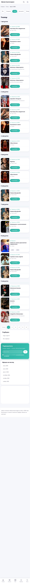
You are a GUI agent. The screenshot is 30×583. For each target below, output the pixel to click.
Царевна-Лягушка (15, 98)
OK (25, 351)
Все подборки (6, 338)
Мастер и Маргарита (16, 67)
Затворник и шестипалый (18, 224)
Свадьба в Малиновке (16, 314)
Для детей (21, 11)
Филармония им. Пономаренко (18, 100)
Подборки (21, 581)
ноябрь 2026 (6, 381)
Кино (15, 581)
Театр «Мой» (14, 56)
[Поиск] (23, 2)
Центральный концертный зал (17, 69)
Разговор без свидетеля (17, 28)
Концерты (8, 11)
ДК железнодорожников (16, 82)
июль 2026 (5, 369)
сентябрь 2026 (6, 375)
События (9, 581)
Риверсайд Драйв (15, 54)
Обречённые (14, 143)
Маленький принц (15, 288)
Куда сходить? (6, 335)
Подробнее (14, 34)
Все (3, 11)
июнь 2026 (5, 365)
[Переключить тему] (27, 2)
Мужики (12, 161)
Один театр (13, 30)
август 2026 (6, 372)
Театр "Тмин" (14, 163)
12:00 (12, 250)
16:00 (17, 250)
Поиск (27, 581)
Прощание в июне (15, 41)
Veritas (12, 43)
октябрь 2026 (6, 378)
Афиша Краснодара (7, 2)
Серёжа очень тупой (16, 256)
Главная (2, 6)
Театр (7, 6)
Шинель (12, 301)
